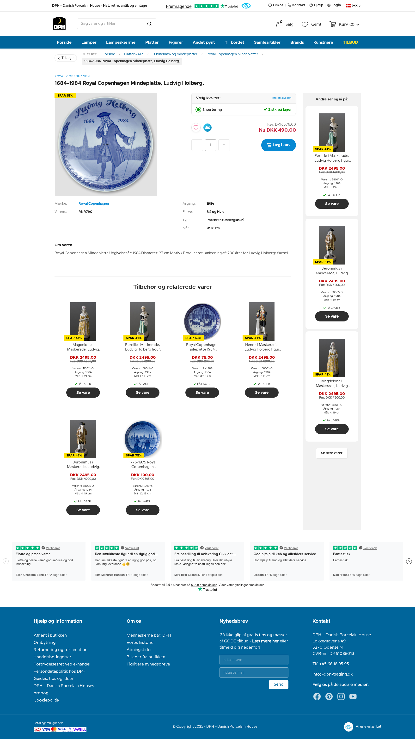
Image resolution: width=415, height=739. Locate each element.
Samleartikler (267, 42)
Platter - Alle (133, 54)
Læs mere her (265, 641)
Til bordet (234, 42)
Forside (64, 42)
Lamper (89, 42)
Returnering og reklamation (60, 650)
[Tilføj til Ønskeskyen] (207, 127)
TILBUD (350, 42)
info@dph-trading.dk (332, 674)
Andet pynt (204, 42)
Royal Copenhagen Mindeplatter (232, 54)
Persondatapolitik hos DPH (60, 671)
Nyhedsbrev (234, 621)
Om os (134, 621)
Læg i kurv (282, 145)
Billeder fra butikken (146, 657)
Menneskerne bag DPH (149, 635)
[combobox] (116, 23)
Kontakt (321, 621)
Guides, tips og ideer (53, 679)
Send (279, 684)
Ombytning (45, 643)
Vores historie (140, 643)
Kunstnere (323, 42)
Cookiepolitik (46, 700)
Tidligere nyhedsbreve (148, 664)
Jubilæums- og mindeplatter (175, 54)
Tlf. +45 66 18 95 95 (330, 664)
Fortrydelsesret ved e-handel (62, 664)
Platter (152, 42)
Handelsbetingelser (52, 657)
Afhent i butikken (50, 635)
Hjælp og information (58, 621)
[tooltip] (83, 347)
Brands (297, 42)
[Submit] (149, 23)
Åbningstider (139, 650)
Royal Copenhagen (94, 203)
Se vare (83, 392)
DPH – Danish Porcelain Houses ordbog (64, 689)
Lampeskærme (120, 42)
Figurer (176, 42)
